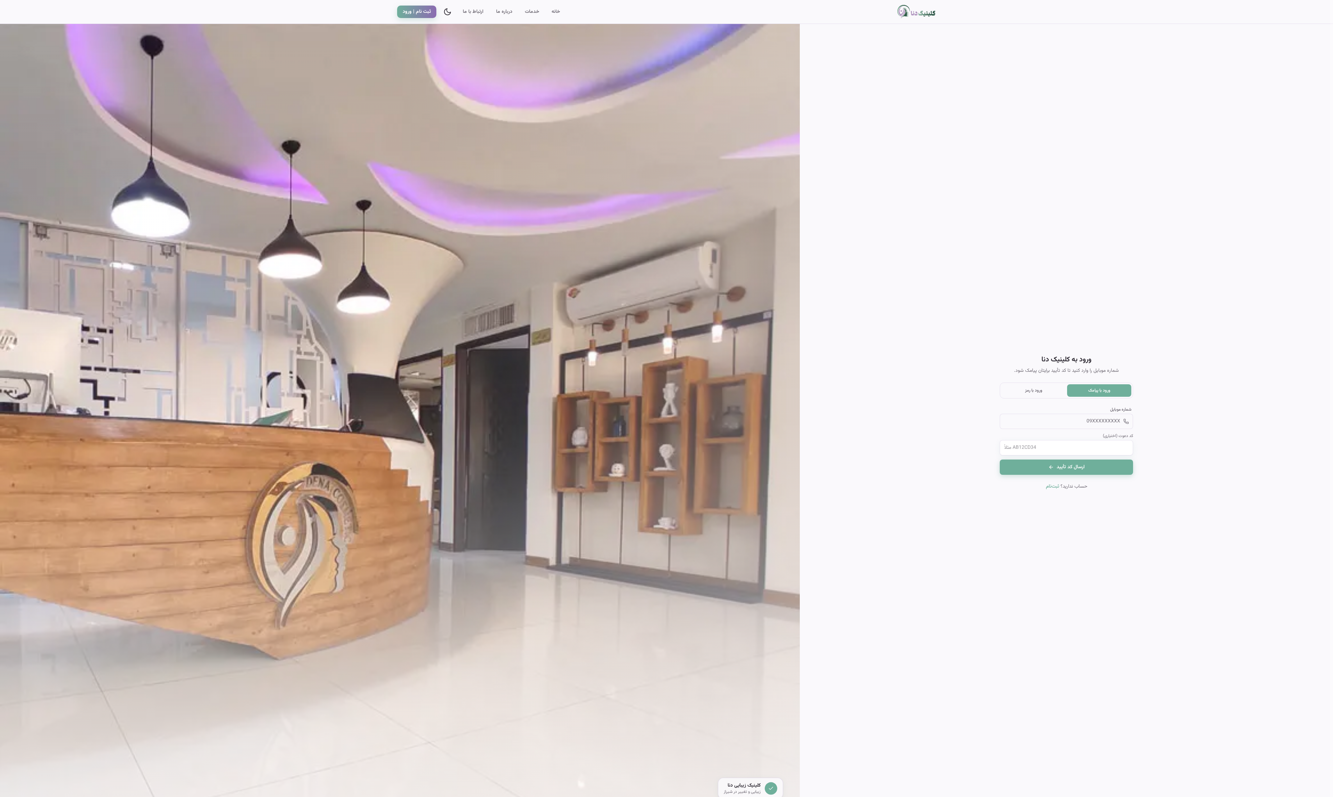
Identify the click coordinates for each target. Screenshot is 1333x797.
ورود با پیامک (1099, 390)
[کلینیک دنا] (911, 11)
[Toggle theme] (447, 12)
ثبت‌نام (1052, 486)
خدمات (532, 12)
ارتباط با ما (473, 12)
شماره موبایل (1121, 409)
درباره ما (504, 12)
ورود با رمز (1033, 390)
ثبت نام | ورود (417, 12)
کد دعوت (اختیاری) (1118, 436)
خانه (556, 12)
